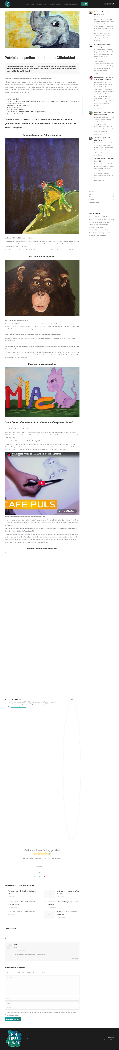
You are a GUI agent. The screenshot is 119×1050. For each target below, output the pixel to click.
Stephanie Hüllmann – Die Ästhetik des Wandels (67, 913)
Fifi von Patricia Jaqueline (14, 107)
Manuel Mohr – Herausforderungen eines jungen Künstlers (63, 903)
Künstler (46, 866)
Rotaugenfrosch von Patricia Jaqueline (18, 105)
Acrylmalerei (104, 230)
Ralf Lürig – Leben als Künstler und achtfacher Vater (22, 892)
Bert (15, 945)
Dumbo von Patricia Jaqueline (15, 114)
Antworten (75, 958)
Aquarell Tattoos (98, 227)
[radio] (35, 854)
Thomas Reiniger (94, 230)
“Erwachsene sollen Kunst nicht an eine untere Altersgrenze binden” (26, 111)
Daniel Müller (92, 233)
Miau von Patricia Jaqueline (15, 109)
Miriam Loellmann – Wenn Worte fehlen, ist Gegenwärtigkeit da (21, 903)
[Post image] (5, 891)
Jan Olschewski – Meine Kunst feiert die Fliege (68, 892)
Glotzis (27, 246)
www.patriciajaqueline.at (18, 707)
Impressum (111, 1037)
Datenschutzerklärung (108, 1040)
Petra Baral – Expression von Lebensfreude (21, 912)
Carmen (91, 217)
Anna (90, 227)
